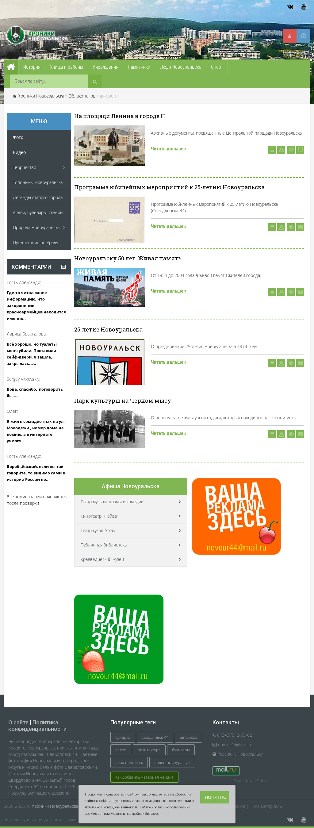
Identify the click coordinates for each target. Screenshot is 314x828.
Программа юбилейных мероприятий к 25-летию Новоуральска (169, 187)
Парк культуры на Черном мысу (122, 400)
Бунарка (122, 737)
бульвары (181, 750)
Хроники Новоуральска (41, 96)
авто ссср (188, 737)
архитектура (149, 750)
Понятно (216, 797)
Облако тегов (81, 96)
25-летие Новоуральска (108, 329)
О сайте (18, 722)
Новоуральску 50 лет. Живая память (128, 258)
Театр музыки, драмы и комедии (112, 501)
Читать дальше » (168, 148)
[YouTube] (303, 6)
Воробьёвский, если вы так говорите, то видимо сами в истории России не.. (36, 473)
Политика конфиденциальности (37, 725)
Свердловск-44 (155, 737)
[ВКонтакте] (290, 6)
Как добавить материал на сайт (144, 777)
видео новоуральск (172, 762)
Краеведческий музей (102, 559)
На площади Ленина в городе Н (119, 116)
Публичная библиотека (104, 545)
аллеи (120, 750)
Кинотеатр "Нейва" (99, 516)
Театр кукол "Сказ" (98, 530)
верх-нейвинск (129, 762)
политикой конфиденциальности (111, 807)
